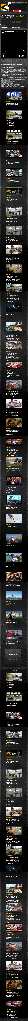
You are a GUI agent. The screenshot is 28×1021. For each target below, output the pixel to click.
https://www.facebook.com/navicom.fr (12, 85)
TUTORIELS (7, 15)
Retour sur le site (19, 2)
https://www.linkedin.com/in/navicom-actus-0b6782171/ (15, 86)
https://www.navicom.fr (9, 83)
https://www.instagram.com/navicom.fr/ (12, 84)
